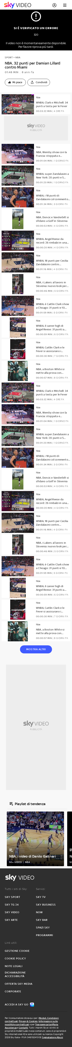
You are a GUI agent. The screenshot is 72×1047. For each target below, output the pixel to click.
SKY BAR (42, 919)
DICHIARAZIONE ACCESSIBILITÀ (15, 974)
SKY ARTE (11, 919)
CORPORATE (13, 991)
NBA (17, 57)
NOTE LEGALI (13, 966)
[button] (15, 82)
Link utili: (11, 942)
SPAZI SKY (43, 927)
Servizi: (41, 888)
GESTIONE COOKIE (17, 950)
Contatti (23, 1027)
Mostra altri (36, 649)
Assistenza (11, 1027)
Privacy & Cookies (28, 1021)
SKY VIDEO (12, 912)
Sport (9, 57)
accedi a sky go (16, 1004)
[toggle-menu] (65, 5)
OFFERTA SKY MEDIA (18, 983)
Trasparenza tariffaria (46, 1024)
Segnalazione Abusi (52, 1037)
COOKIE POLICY (15, 958)
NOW (39, 912)
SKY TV (41, 897)
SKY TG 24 (12, 904)
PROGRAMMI (44, 935)
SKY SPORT (12, 897)
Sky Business (46, 904)
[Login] (54, 5)
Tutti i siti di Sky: (16, 888)
